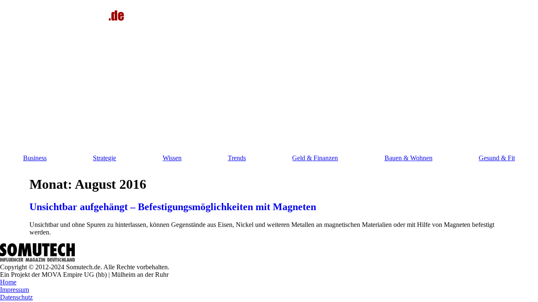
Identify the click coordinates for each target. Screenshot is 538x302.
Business (35, 157)
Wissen (172, 157)
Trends (237, 157)
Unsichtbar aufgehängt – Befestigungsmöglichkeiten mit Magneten (172, 206)
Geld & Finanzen (315, 157)
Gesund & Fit (497, 157)
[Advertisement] (269, 85)
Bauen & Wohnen (409, 157)
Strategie (104, 157)
